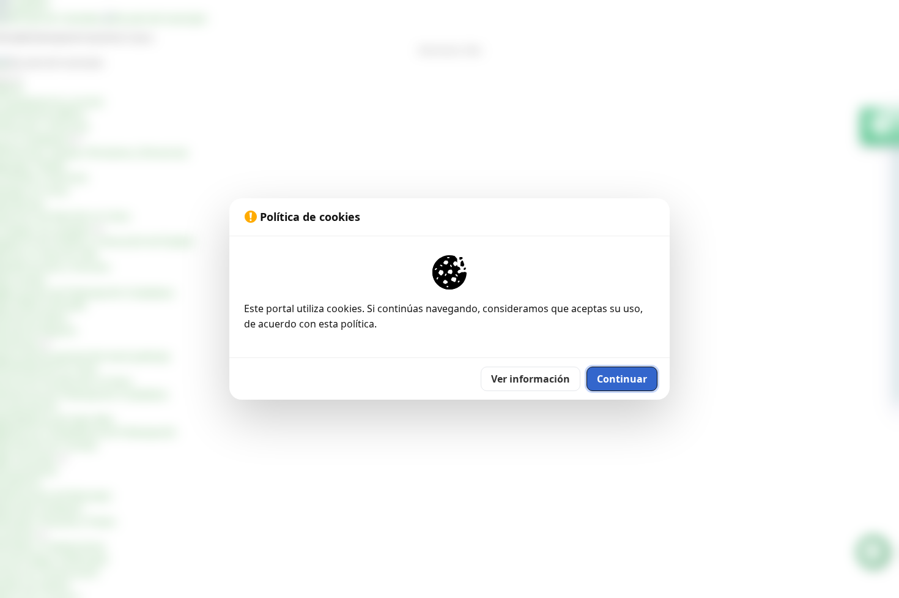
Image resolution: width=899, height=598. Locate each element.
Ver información (530, 379)
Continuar (622, 379)
